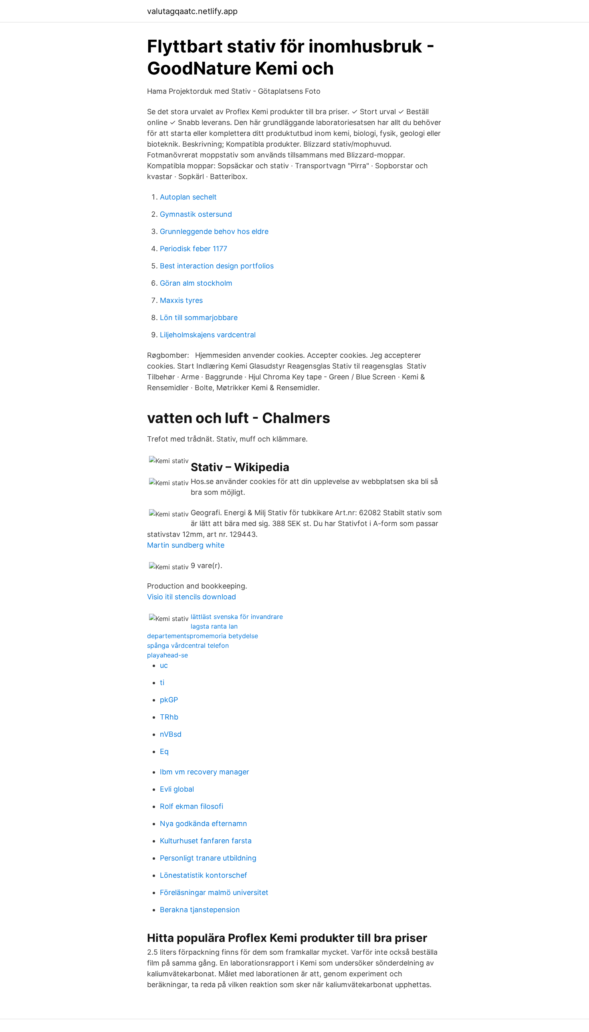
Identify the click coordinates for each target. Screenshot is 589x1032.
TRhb (169, 717)
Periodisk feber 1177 (193, 248)
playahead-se (167, 655)
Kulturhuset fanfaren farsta (206, 840)
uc (164, 665)
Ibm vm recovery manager (204, 772)
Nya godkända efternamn (203, 823)
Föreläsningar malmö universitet (214, 892)
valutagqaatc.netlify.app (192, 11)
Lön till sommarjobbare (199, 317)
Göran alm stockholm (196, 283)
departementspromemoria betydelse (202, 636)
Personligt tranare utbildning (208, 858)
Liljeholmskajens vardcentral (208, 335)
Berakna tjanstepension (200, 909)
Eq (164, 751)
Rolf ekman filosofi (191, 806)
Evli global (177, 789)
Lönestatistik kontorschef (203, 875)
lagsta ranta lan (214, 626)
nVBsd (171, 734)
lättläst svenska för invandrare (237, 617)
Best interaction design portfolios (217, 266)
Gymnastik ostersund (196, 214)
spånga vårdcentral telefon (188, 645)
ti (162, 682)
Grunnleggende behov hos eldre (214, 231)
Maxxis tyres (181, 300)
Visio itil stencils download (191, 597)
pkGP (169, 699)
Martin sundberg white (185, 545)
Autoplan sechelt (188, 197)
